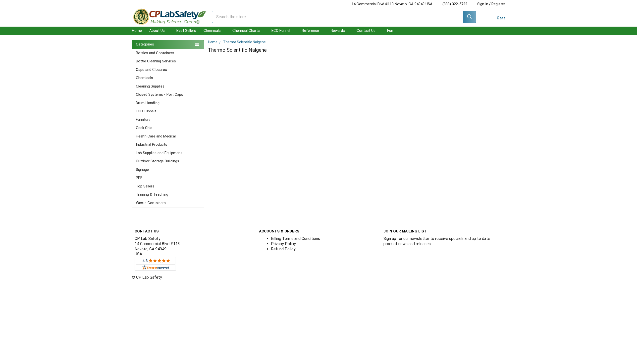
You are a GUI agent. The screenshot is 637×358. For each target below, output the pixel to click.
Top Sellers (145, 186)
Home (137, 30)
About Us (157, 30)
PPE (139, 178)
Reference (310, 30)
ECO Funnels (146, 111)
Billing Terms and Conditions (295, 238)
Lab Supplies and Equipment (159, 153)
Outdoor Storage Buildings (157, 161)
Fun (390, 30)
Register (498, 4)
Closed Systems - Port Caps (159, 94)
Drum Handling (147, 103)
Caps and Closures (151, 69)
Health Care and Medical (156, 136)
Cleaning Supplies (150, 86)
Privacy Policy (283, 243)
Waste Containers (151, 203)
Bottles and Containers (155, 53)
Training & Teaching (152, 194)
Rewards (338, 30)
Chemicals (212, 30)
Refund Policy (283, 249)
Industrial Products (151, 144)
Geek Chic (144, 128)
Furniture (143, 119)
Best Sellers (186, 30)
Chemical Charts (246, 30)
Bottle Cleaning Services (156, 61)
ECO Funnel (280, 30)
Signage (142, 169)
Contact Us (366, 30)
